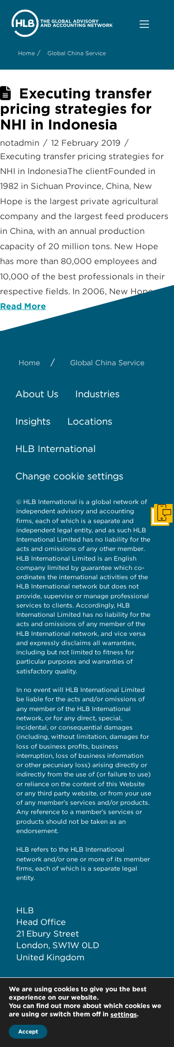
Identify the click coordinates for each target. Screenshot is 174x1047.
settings (123, 1014)
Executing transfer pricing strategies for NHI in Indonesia (76, 109)
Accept (28, 1031)
